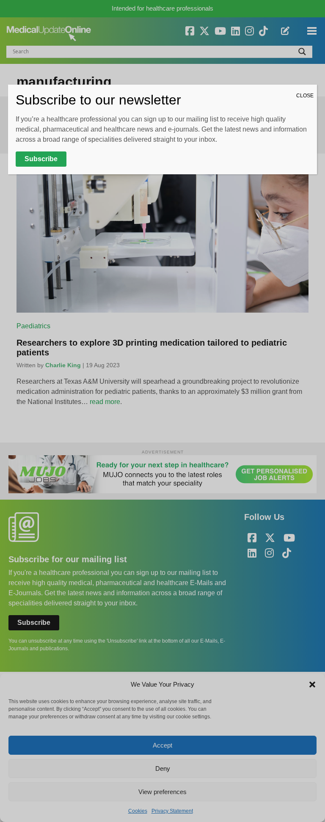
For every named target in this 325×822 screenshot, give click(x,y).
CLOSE (305, 96)
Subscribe (41, 158)
